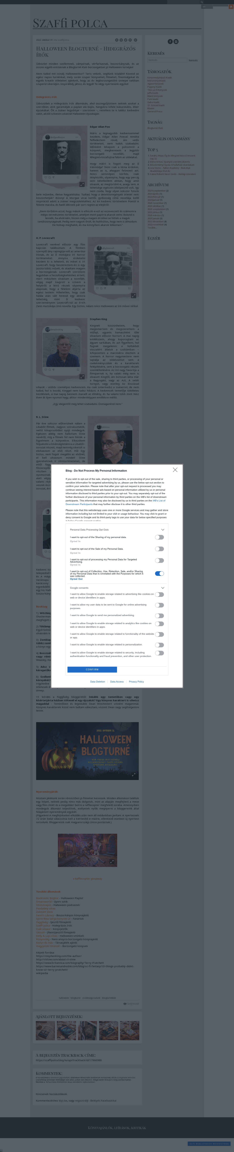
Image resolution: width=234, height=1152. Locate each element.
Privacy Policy (136, 681)
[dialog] (117, 576)
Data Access (117, 681)
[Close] (176, 471)
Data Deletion (97, 681)
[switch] (159, 537)
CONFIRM (92, 669)
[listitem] (117, 530)
